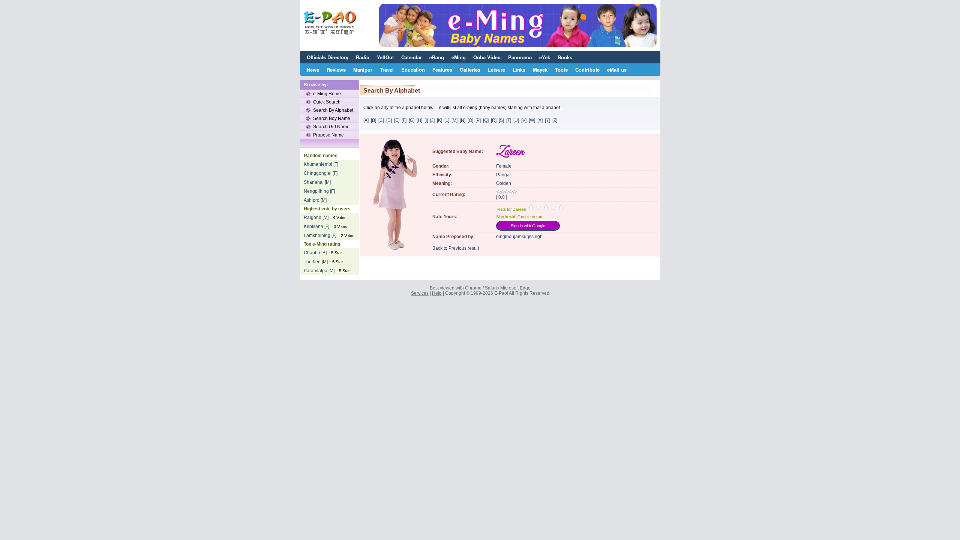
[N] (462, 120)
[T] (508, 120)
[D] (389, 120)
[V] (523, 120)
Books (565, 57)
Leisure (496, 69)
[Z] (554, 120)
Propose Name (328, 135)
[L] (446, 120)
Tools (561, 69)
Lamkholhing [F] (320, 235)
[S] (501, 120)
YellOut (385, 57)
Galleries (470, 69)
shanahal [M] (317, 182)
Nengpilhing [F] (319, 191)
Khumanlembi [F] (321, 164)
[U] (516, 120)
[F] (404, 120)
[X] (540, 120)
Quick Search (326, 102)
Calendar (411, 57)
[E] (396, 120)
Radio (362, 57)
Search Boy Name (331, 118)
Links (519, 69)
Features (442, 69)
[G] (411, 120)
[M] (455, 120)
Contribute (587, 69)
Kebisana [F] (316, 226)
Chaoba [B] (315, 252)
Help (437, 293)
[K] (439, 120)
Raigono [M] (316, 217)
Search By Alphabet (333, 110)
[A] (366, 120)
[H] (419, 120)
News (313, 69)
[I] (426, 120)
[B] (373, 120)
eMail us (617, 69)
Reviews (336, 69)
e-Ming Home (327, 93)
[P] (478, 120)
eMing (459, 57)
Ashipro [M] (315, 200)
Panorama (520, 57)
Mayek (540, 69)
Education (413, 69)
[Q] (486, 120)
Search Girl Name (331, 126)
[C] (381, 120)
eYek (544, 57)
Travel (387, 69)
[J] (432, 120)
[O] (470, 120)
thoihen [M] (316, 261)
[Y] (547, 120)
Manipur (362, 69)
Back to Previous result (455, 248)
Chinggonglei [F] (321, 173)
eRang (436, 57)
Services (420, 293)
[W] (532, 120)
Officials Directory (327, 57)
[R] (493, 120)
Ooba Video (487, 57)
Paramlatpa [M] (319, 270)
